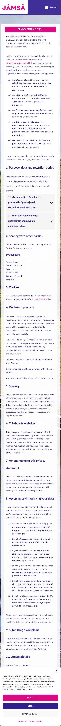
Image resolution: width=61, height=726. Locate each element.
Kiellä (30, 706)
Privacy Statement (35, 721)
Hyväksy (31, 698)
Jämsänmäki (13, 6)
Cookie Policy (22, 721)
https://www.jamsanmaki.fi (19, 63)
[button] (56, 670)
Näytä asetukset (30, 714)
